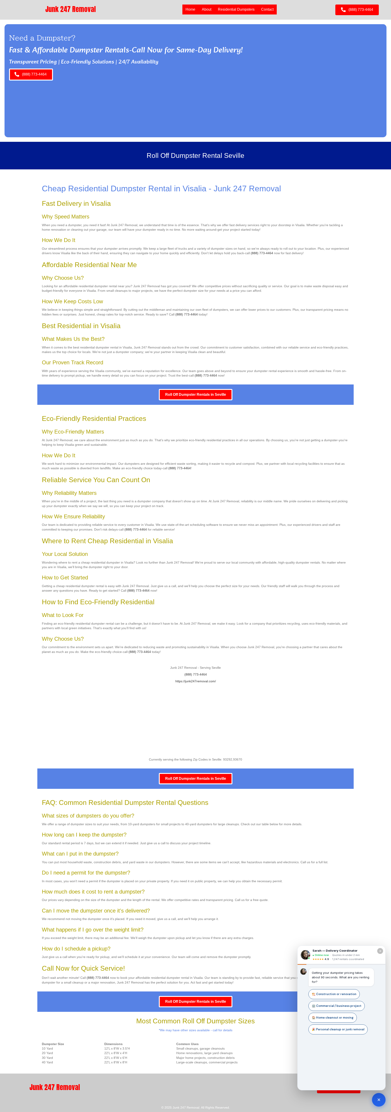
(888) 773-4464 (262, 253)
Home (190, 9)
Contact (267, 9)
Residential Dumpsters (236, 9)
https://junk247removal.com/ (195, 681)
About (206, 9)
